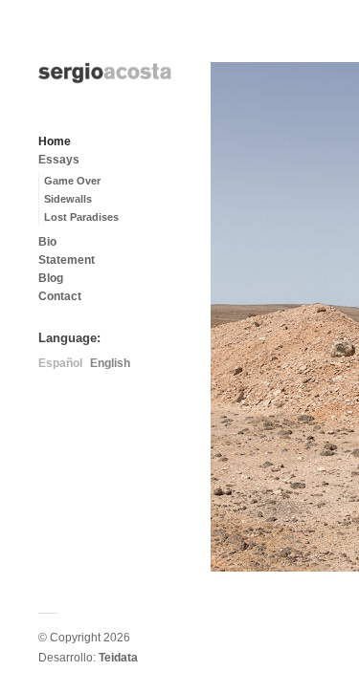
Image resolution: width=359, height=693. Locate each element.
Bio (47, 242)
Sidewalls (68, 199)
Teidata (118, 657)
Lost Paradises (81, 217)
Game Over (72, 180)
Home (54, 141)
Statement (66, 260)
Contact (59, 296)
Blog (50, 278)
